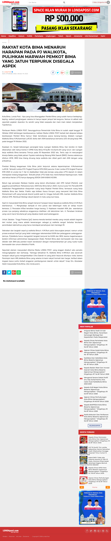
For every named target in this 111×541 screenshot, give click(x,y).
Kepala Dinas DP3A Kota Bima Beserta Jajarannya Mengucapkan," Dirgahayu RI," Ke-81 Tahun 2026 (98, 470)
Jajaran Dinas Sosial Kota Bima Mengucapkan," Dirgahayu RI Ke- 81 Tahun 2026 (96, 352)
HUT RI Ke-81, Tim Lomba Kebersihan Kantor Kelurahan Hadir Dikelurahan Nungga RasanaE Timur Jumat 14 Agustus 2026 (95, 451)
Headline (12, 36)
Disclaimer (26, 536)
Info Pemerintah (91, 36)
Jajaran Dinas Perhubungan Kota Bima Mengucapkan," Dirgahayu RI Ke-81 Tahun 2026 (96, 399)
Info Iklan (18, 536)
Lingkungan (51, 36)
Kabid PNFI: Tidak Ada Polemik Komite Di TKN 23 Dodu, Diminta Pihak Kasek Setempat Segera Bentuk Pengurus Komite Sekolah (94, 461)
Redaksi (5, 536)
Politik (29, 36)
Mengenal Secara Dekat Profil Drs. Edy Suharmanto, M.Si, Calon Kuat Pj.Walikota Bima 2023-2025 (96, 381)
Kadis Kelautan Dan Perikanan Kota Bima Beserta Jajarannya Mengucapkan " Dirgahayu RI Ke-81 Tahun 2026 (96, 418)
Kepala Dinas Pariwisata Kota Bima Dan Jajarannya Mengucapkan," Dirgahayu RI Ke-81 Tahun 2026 (95, 344)
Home (3, 36)
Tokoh (60, 36)
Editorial (4, 41)
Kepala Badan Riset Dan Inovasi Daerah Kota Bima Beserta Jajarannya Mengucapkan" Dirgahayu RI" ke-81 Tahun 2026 (96, 371)
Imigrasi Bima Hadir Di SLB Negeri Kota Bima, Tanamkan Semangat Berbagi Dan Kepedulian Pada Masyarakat (95, 334)
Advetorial (78, 36)
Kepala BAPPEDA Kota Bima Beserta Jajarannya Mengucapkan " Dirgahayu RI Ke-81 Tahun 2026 (96, 408)
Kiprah (68, 36)
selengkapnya (94, 425)
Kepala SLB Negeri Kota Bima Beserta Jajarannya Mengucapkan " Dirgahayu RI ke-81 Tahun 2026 (96, 390)
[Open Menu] (108, 2)
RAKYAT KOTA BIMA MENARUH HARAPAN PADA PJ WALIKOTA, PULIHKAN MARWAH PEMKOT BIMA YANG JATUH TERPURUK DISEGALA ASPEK (39, 56)
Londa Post (46, 536)
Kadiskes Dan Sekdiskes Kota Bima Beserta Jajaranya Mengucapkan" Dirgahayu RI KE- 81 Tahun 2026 (95, 361)
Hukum (21, 36)
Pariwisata (39, 36)
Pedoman (12, 536)
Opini (103, 36)
